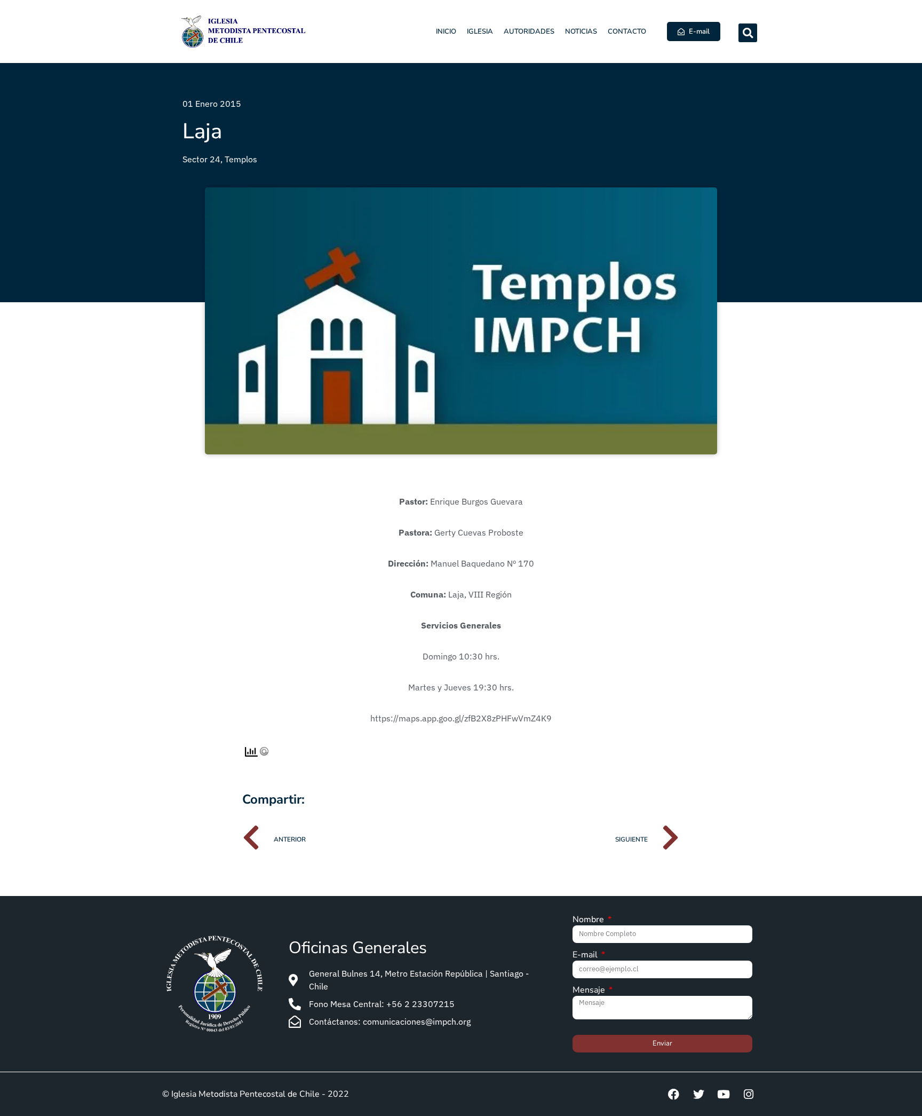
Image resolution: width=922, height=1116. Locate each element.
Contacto (627, 31)
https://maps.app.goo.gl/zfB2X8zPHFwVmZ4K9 (461, 718)
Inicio (446, 31)
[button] (747, 32)
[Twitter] (698, 1094)
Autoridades (529, 31)
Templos (241, 159)
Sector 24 (201, 159)
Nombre (589, 920)
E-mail (586, 955)
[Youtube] (723, 1094)
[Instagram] (748, 1094)
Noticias (581, 31)
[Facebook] (673, 1094)
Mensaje (590, 991)
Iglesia (480, 31)
